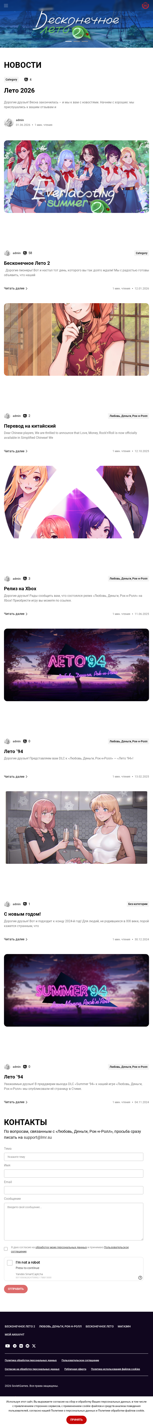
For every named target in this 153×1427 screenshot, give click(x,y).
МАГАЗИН (124, 1326)
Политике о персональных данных (73, 1410)
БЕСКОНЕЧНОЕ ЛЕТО (100, 1326)
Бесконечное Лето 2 (27, 263)
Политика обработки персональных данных (31, 1360)
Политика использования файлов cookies (115, 1369)
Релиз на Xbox (20, 588)
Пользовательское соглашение (80, 1360)
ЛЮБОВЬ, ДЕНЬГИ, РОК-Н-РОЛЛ (60, 1326)
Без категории (137, 904)
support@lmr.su (38, 1137)
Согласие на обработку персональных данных (32, 1369)
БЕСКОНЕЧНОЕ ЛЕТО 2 (20, 1326)
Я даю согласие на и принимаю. (70, 1249)
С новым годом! (22, 914)
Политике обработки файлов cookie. (121, 1410)
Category (11, 79)
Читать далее (14, 288)
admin (20, 120)
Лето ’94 (13, 751)
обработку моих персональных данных (61, 1247)
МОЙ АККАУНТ (15, 1334)
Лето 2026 (19, 90)
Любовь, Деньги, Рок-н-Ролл (128, 415)
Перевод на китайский (30, 426)
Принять (76, 1419)
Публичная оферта (75, 1369)
